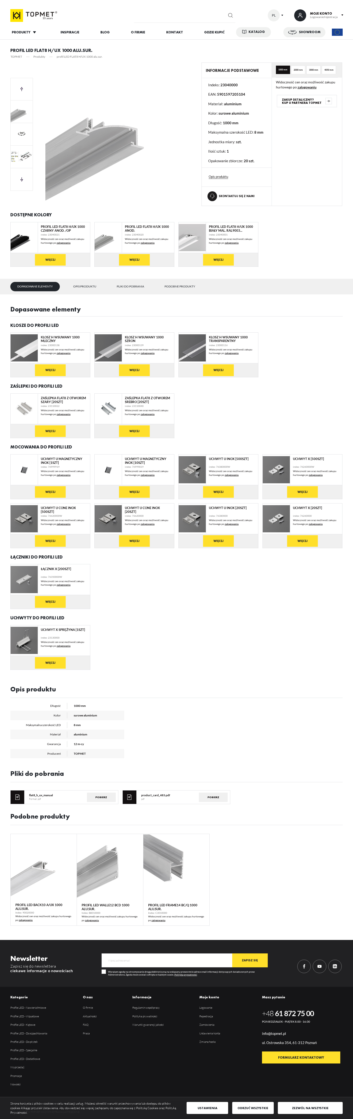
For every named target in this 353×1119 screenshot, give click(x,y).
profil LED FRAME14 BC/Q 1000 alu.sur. (172, 907)
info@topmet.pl (274, 1033)
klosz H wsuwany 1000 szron (144, 339)
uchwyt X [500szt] (308, 459)
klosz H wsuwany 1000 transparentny (228, 339)
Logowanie (205, 1007)
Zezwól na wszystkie (310, 1108)
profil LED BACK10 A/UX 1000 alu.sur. (38, 907)
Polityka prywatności (185, 974)
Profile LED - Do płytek (24, 1042)
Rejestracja (206, 1016)
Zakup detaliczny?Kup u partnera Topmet (302, 101)
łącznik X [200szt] (56, 569)
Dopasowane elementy (35, 286)
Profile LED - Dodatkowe (25, 1059)
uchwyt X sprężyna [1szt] (63, 630)
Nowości (15, 1084)
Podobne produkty (179, 286)
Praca (86, 1033)
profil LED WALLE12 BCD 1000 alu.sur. (105, 907)
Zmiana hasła (207, 1042)
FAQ (86, 1024)
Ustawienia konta (209, 1033)
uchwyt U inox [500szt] (229, 459)
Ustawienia (207, 1108)
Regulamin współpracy (146, 1007)
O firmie (88, 1007)
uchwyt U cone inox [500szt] (58, 510)
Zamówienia (206, 1024)
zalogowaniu (307, 87)
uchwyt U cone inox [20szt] (142, 510)
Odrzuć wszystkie (252, 1108)
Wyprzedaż (17, 1067)
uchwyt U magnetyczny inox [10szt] (145, 461)
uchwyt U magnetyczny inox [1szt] (61, 461)
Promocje (16, 1076)
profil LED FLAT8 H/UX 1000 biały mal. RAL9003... (231, 228)
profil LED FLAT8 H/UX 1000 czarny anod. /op (63, 228)
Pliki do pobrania (130, 286)
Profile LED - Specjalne (23, 1050)
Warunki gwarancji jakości (148, 1024)
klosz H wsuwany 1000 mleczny (60, 339)
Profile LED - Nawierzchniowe (28, 1007)
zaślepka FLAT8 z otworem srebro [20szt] (147, 400)
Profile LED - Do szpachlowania (28, 1033)
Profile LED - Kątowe (22, 1024)
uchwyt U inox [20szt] (228, 508)
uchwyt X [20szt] (307, 508)
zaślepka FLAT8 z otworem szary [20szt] (63, 400)
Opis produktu (84, 286)
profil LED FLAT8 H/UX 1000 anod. (147, 228)
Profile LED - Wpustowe (24, 1016)
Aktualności (90, 1016)
